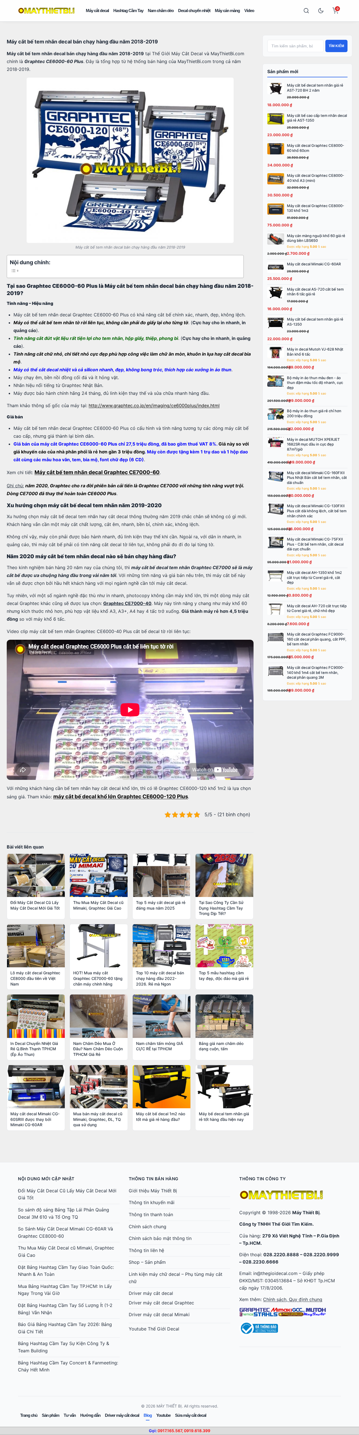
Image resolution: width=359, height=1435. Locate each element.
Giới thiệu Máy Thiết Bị (153, 1190)
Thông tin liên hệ (146, 1250)
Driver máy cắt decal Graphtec (161, 1303)
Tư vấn (70, 1415)
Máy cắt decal (97, 10)
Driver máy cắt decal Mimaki (159, 1314)
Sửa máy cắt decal (190, 1415)
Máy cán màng (227, 10)
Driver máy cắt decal (151, 1293)
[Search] (306, 10)
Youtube (163, 1415)
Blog (148, 1415)
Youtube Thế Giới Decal (154, 1329)
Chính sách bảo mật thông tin (160, 1238)
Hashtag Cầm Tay (128, 10)
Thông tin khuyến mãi (151, 1202)
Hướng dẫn (90, 1415)
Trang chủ (28, 1415)
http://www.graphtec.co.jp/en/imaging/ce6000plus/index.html (154, 405)
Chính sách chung (147, 1226)
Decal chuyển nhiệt (194, 10)
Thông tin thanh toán (151, 1214)
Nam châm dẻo (161, 10)
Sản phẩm (50, 1415)
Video (249, 10)
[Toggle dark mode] (320, 10)
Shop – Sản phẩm (147, 1262)
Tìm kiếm (336, 46)
